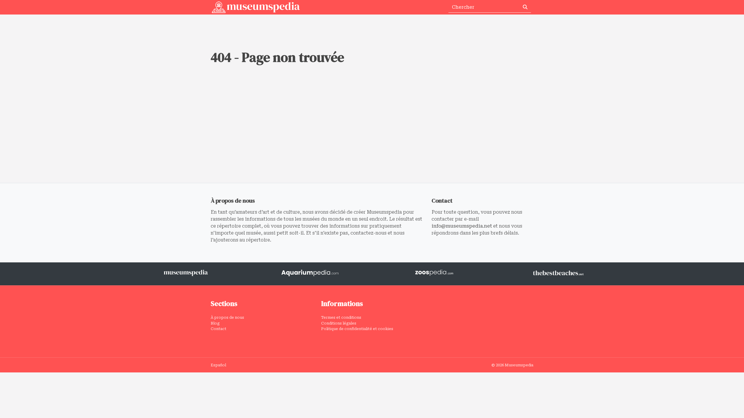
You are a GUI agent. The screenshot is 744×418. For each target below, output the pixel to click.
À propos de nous (227, 317)
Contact (218, 329)
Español (218, 365)
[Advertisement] (372, 139)
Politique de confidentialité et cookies (357, 329)
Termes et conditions (341, 317)
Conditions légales (338, 323)
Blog (215, 323)
